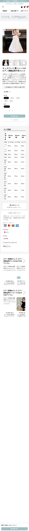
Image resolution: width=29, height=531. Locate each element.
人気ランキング (24, 10)
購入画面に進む (14, 116)
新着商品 (5, 10)
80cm (6, 101)
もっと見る (24, 261)
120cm (12, 98)
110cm (6, 98)
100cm (18, 98)
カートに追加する (15, 119)
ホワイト (7, 106)
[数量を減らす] (6, 110)
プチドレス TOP (5, 16)
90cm (11, 101)
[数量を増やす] (12, 110)
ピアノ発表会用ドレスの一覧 (18, 16)
